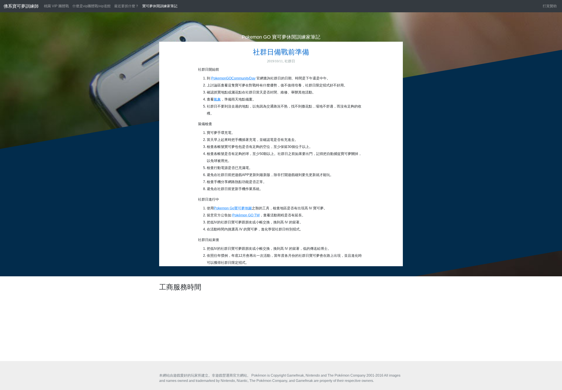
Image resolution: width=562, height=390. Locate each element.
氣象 (217, 99)
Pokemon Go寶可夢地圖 (233, 208)
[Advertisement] (281, 323)
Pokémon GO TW (246, 215)
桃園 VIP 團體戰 (56, 6)
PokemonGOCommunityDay (233, 78)
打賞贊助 (550, 6)
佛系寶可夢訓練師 (21, 6)
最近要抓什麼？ (126, 6)
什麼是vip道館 (91, 6)
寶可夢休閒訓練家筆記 (159, 6)
